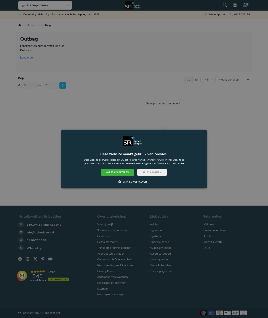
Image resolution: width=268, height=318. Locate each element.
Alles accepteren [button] (117, 172)
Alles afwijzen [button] (152, 172)
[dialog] (134, 159)
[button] (134, 182)
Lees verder (178, 163)
